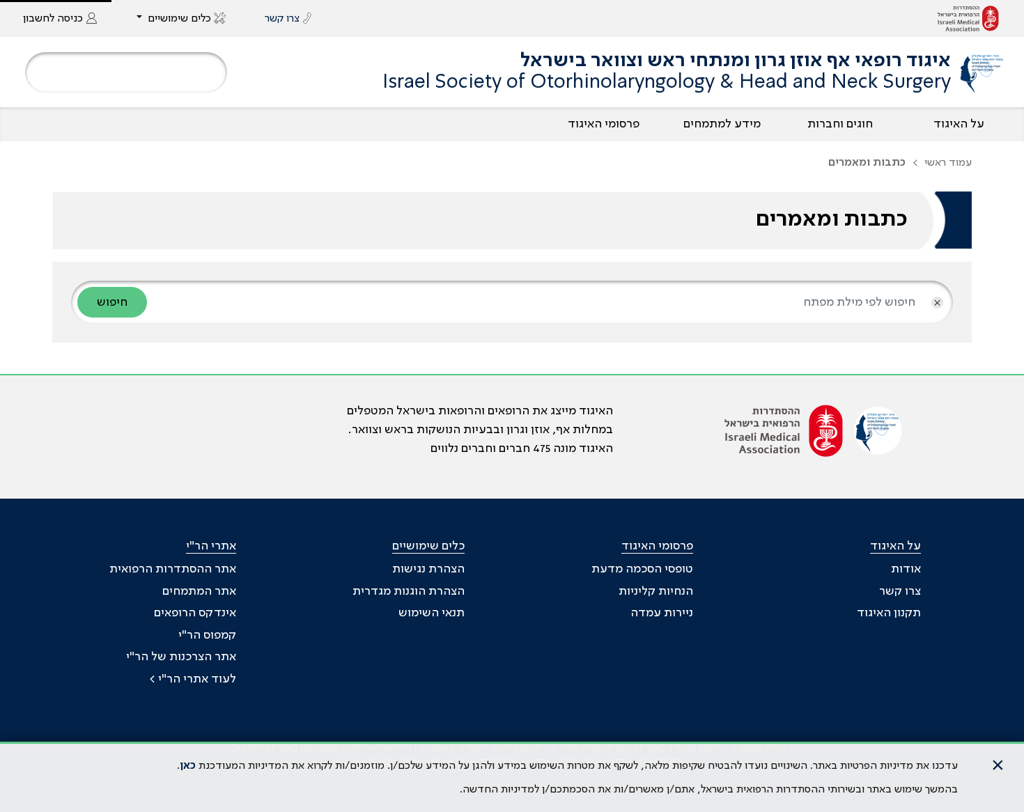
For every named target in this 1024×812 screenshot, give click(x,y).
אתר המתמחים (199, 591)
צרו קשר (900, 591)
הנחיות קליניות (656, 591)
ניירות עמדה (661, 613)
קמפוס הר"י (207, 635)
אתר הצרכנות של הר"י (181, 656)
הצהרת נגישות (428, 569)
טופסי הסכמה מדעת (642, 569)
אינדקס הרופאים (195, 613)
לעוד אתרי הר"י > (192, 679)
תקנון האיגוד (889, 613)
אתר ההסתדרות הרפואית (172, 569)
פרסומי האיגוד (603, 124)
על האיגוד (958, 124)
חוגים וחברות (840, 124)
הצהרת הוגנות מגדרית (408, 591)
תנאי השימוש (431, 613)
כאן (188, 766)
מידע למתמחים (722, 124)
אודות (906, 569)
